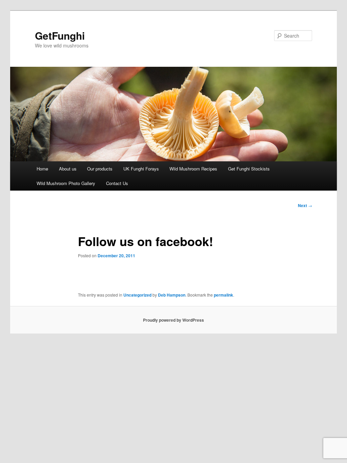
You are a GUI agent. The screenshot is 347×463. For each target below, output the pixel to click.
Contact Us (117, 183)
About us (68, 168)
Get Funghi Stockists (249, 168)
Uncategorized (137, 295)
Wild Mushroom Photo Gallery (66, 183)
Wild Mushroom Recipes (193, 168)
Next (305, 205)
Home (42, 168)
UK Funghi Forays (141, 168)
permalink (223, 295)
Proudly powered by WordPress (173, 320)
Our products (100, 168)
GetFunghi (60, 35)
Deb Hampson (171, 295)
